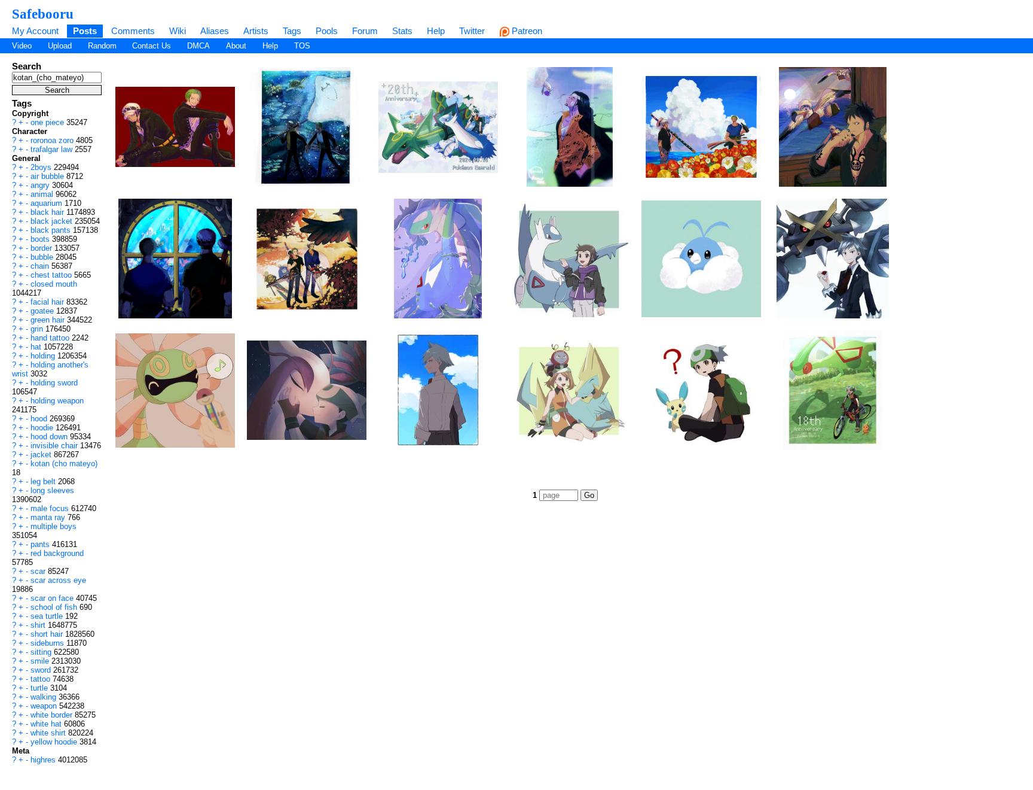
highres (44, 759)
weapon (44, 705)
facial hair (48, 301)
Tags (292, 31)
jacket (42, 454)
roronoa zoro (53, 140)
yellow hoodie (55, 741)
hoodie (43, 427)
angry (41, 185)
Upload (60, 45)
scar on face (53, 598)
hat (37, 346)
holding (43, 355)
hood (40, 418)
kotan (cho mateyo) (63, 463)
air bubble (48, 176)
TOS (302, 45)
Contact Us (151, 45)
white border (52, 714)
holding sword (54, 382)
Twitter (472, 31)
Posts (85, 31)
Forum (365, 31)
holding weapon (57, 400)
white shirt (49, 732)
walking (44, 696)
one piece (48, 122)
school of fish (55, 607)
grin (37, 328)
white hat (47, 723)
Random (102, 45)
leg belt (44, 481)
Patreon (525, 31)
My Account (35, 31)
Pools (327, 31)
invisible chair (55, 445)
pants (41, 544)
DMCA (198, 45)
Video (22, 45)
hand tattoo (51, 337)
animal (43, 194)
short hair (47, 634)
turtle (40, 687)
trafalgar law (52, 149)
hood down (50, 436)
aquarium (47, 203)
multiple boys (53, 526)
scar (39, 571)
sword (41, 670)
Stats (402, 31)
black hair (48, 212)
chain (40, 266)
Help (436, 31)
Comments (133, 31)
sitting (42, 652)
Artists (255, 31)
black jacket (52, 221)
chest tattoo (52, 275)
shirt (39, 625)
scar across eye (58, 580)
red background (57, 553)
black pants (51, 230)
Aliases (214, 31)
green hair (48, 319)
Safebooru (43, 14)
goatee (43, 310)
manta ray (49, 517)
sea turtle (47, 616)
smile (40, 661)
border (42, 248)
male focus (50, 508)
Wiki (177, 31)
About (236, 45)
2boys (42, 167)
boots (41, 239)
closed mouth (53, 283)
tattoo (41, 678)
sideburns (48, 643)
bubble (43, 257)
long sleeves (52, 490)
